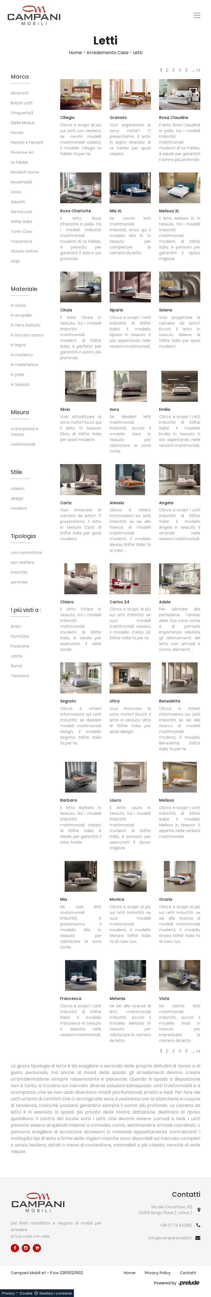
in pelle (17, 374)
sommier (19, 582)
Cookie (26, 1293)
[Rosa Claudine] (179, 94)
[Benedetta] (179, 677)
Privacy (8, 1293)
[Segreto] (80, 677)
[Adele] (179, 578)
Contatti (188, 1273)
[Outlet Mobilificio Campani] (37, 1248)
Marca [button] (20, 76)
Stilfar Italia (21, 221)
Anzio (16, 626)
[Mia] (80, 876)
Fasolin (17, 132)
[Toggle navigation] (197, 15)
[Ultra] (130, 677)
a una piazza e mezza (24, 431)
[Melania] (130, 975)
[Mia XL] (130, 187)
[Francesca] (80, 975)
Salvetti (18, 202)
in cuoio (18, 305)
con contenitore (26, 552)
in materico (22, 355)
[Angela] (179, 479)
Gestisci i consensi (55, 1293)
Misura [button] (20, 412)
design (17, 498)
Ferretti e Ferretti (27, 142)
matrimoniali (23, 444)
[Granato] (130, 94)
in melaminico (24, 364)
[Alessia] (130, 479)
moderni (19, 508)
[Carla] (80, 479)
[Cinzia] (80, 287)
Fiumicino (20, 636)
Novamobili (21, 182)
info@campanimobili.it (170, 1238)
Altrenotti (20, 93)
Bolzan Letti (21, 103)
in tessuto (20, 384)
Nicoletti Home (25, 172)
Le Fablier (19, 162)
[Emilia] (179, 386)
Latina (16, 656)
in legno (18, 345)
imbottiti (19, 572)
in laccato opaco (27, 335)
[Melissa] (179, 777)
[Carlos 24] (130, 578)
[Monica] (130, 876)
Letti (137, 52)
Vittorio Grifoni (24, 251)
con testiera (22, 562)
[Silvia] (80, 386)
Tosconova (21, 241)
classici (17, 488)
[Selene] (179, 287)
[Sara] (130, 386)
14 (198, 70)
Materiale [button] (24, 289)
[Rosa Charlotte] (80, 187)
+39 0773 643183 (176, 1225)
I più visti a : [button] (26, 610)
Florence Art (22, 152)
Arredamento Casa (107, 52)
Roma (16, 666)
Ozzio (16, 192)
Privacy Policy (158, 1273)
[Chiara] (80, 578)
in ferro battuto (25, 325)
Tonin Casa (21, 231)
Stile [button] (16, 472)
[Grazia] (179, 876)
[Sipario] (130, 287)
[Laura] (130, 777)
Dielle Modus (23, 122)
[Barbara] (80, 777)
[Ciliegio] (80, 94)
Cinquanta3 (22, 113)
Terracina (20, 676)
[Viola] (179, 975)
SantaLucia (21, 211)
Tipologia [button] (23, 536)
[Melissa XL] (179, 187)
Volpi (15, 261)
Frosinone (20, 646)
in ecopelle (21, 315)
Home (75, 52)
